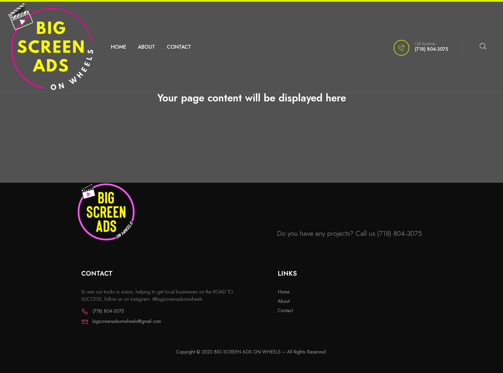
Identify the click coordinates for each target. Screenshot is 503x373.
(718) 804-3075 (399, 233)
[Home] (50, 47)
